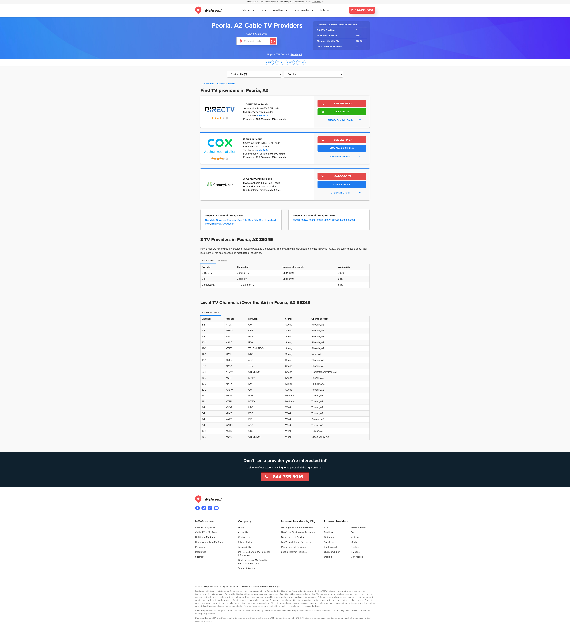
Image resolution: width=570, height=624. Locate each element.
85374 (304, 220)
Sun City (242, 220)
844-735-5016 (363, 10)
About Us (243, 532)
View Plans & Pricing (342, 148)
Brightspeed (330, 547)
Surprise (221, 220)
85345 (269, 62)
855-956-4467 (343, 139)
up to (262, 115)
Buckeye (216, 223)
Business (222, 261)
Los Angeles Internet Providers (297, 527)
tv (262, 10)
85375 (327, 220)
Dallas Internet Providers (293, 537)
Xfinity (354, 542)
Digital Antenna (210, 312)
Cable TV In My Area (206, 532)
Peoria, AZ (296, 54)
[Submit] (273, 41)
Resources (200, 551)
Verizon (355, 537)
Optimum (329, 537)
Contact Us (244, 537)
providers (278, 10)
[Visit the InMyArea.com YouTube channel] (216, 508)
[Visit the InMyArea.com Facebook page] (197, 508)
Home (241, 527)
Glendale (210, 220)
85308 (296, 220)
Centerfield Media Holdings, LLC (268, 586)
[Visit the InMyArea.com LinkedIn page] (210, 508)
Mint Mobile (357, 556)
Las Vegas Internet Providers (296, 542)
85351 (320, 220)
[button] (220, 118)
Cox (353, 532)
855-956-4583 (343, 103)
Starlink (328, 556)
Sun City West (256, 220)
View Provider (341, 184)
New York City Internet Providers (298, 532)
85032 (312, 220)
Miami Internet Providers (293, 547)
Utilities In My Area (205, 537)
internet (246, 10)
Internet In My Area (205, 527)
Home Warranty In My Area (209, 542)
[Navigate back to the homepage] (208, 10)
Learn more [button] (316, 2)
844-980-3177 (342, 176)
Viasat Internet (358, 527)
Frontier (355, 547)
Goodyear (228, 223)
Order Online (341, 112)
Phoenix (231, 220)
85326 (343, 220)
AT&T (327, 527)
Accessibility (244, 547)
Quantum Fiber (332, 551)
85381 (279, 62)
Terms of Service (246, 568)
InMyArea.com (210, 586)
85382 (290, 62)
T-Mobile (355, 551)
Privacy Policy (245, 542)
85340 (335, 220)
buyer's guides (302, 10)
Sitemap (199, 556)
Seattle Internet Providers (294, 551)
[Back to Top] (565, 619)
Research (200, 547)
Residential (208, 261)
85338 (351, 220)
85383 (301, 62)
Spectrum (329, 542)
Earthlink (328, 532)
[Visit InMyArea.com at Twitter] (203, 508)
